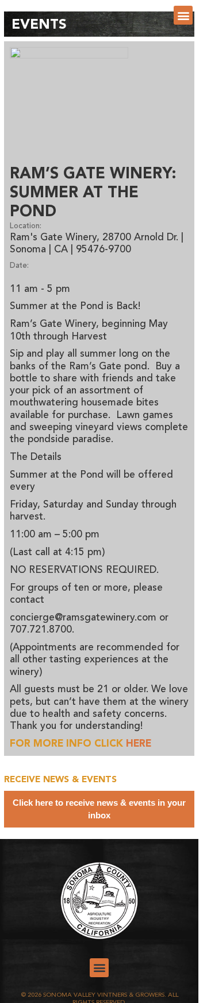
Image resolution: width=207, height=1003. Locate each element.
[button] (183, 15)
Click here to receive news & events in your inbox (99, 809)
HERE (138, 744)
